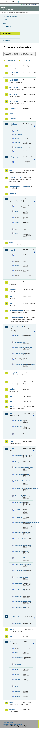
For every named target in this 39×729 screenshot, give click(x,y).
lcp (11, 413)
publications (14, 616)
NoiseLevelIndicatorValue (18, 545)
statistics (17, 679)
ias (11, 296)
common (13, 119)
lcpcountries (18, 420)
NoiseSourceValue (18, 558)
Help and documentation (10, 16)
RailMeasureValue (18, 570)
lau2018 (12, 406)
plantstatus (18, 426)
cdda (11, 114)
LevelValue (18, 517)
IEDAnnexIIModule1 (16, 310)
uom (11, 641)
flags (16, 211)
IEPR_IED (13, 373)
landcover (13, 389)
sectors (17, 434)
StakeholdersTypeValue (18, 590)
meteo (17, 674)
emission (18, 664)
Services (5, 37)
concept (17, 255)
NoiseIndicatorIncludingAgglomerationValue (18, 522)
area (16, 652)
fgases (12, 243)
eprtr (11, 170)
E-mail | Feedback (8, 722)
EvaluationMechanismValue (18, 481)
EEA (10, 2)
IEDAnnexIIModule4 (16, 327)
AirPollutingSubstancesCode (18, 336)
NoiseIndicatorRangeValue (18, 532)
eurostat (13, 194)
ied (11, 303)
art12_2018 (14, 80)
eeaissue (17, 142)
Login (23, 4)
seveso (12, 629)
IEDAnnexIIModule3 (16, 318)
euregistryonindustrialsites (16, 187)
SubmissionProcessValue (18, 601)
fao (11, 199)
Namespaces (6, 40)
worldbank (14, 710)
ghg (11, 282)
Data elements (7, 26)
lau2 (11, 401)
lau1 (11, 396)
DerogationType (18, 342)
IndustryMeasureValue (18, 502)
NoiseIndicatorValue (18, 539)
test (11, 636)
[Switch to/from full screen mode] (27, 5)
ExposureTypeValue (18, 496)
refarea (17, 222)
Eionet (10, 12)
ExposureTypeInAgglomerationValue (18, 488)
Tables (4, 23)
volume (17, 696)
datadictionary (15, 124)
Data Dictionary (17, 12)
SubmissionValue (18, 608)
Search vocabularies (11, 60)
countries (18, 623)
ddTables (18, 138)
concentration (18, 657)
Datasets (5, 19)
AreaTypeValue (18, 462)
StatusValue (18, 596)
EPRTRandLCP (15, 177)
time (16, 686)
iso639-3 (17, 510)
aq (10, 66)
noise (12, 448)
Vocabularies (7, 33)
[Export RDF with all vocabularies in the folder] (34, 126)
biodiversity (14, 108)
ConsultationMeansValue (18, 474)
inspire (12, 382)
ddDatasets (18, 134)
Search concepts (25, 60)
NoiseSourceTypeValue (18, 551)
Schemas (5, 30)
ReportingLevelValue (18, 577)
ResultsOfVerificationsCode (18, 347)
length (17, 669)
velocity (17, 691)
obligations (18, 147)
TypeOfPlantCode (18, 353)
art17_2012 (14, 94)
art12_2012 (14, 73)
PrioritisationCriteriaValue (18, 564)
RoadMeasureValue (18, 583)
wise (11, 702)
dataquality (14, 157)
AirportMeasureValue (18, 455)
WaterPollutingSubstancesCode (18, 364)
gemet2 (12, 250)
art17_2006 (14, 87)
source (17, 265)
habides (13, 289)
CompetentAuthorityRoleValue (18, 467)
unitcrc (17, 233)
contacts (17, 131)
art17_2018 (14, 101)
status (17, 151)
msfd (11, 441)
